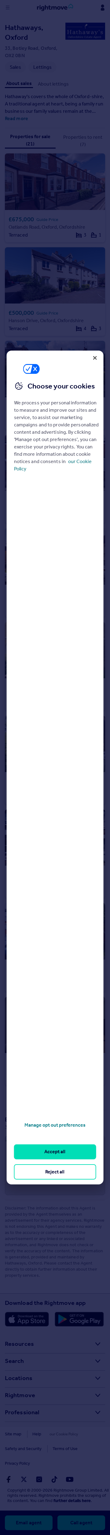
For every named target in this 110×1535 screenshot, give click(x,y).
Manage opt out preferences (55, 1125)
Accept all (54, 1151)
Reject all (54, 1172)
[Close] (94, 358)
